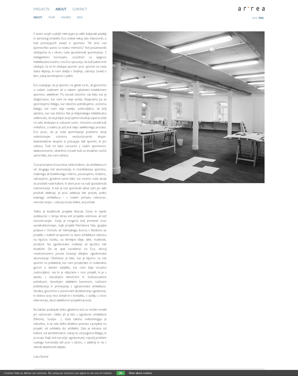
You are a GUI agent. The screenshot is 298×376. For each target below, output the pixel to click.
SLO (254, 18)
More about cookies (140, 373)
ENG (261, 18)
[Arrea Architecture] (250, 9)
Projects (41, 9)
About (61, 9)
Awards (66, 17)
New (80, 17)
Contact (80, 9)
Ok (120, 373)
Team (51, 17)
